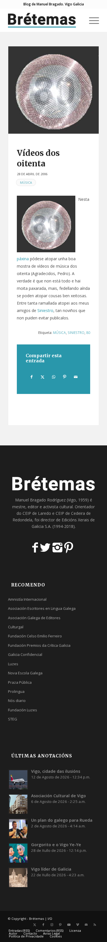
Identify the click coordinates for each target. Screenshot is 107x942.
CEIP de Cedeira (70, 513)
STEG (12, 719)
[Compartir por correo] (75, 377)
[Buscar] (77, 20)
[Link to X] (35, 924)
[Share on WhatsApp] (53, 377)
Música (26, 182)
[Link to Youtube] (69, 924)
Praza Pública (20, 682)
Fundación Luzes (22, 709)
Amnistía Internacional (27, 599)
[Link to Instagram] (52, 924)
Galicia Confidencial (25, 654)
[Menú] (91, 20)
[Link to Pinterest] (60, 924)
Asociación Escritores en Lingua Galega (42, 608)
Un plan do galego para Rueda (61, 820)
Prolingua (16, 691)
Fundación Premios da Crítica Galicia (39, 645)
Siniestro (45, 310)
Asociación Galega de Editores (34, 617)
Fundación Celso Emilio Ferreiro (35, 636)
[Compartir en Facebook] (31, 377)
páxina (23, 258)
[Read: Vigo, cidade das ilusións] (18, 779)
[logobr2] (44, 20)
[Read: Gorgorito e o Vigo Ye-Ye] (18, 852)
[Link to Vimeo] (77, 924)
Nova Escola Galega (25, 672)
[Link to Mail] (86, 924)
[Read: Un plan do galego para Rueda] (18, 828)
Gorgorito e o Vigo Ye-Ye (56, 844)
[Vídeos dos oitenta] (53, 90)
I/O (50, 918)
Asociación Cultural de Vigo (58, 795)
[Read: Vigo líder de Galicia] (18, 877)
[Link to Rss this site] (94, 924)
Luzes (13, 663)
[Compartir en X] (42, 377)
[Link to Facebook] (43, 924)
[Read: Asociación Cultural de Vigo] (18, 804)
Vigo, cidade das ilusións (55, 771)
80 (88, 332)
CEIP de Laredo (37, 513)
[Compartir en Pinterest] (64, 377)
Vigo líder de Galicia (51, 869)
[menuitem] (77, 20)
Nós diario (17, 700)
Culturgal (15, 626)
